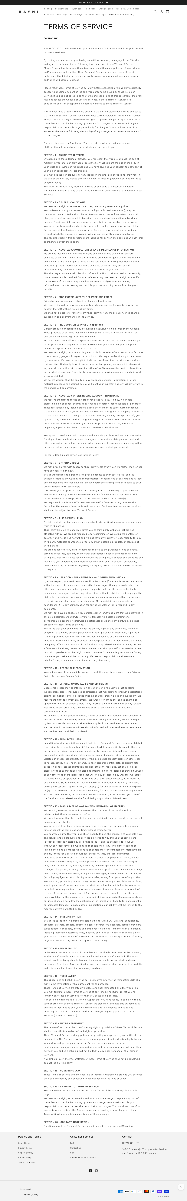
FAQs (72, 1143)
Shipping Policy (25, 1153)
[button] (155, 12)
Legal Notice (24, 1143)
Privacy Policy (25, 1148)
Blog (72, 1153)
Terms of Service (26, 1162)
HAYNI (166, 1196)
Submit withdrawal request (83, 1157)
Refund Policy (25, 1157)
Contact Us (75, 1148)
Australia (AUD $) (30, 1195)
